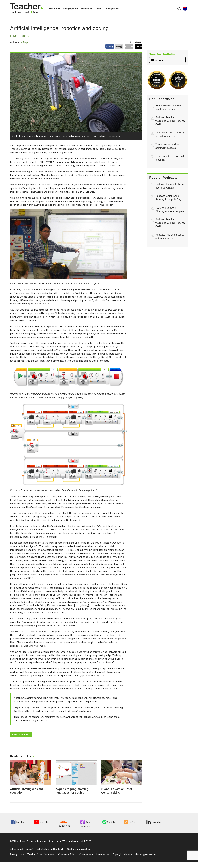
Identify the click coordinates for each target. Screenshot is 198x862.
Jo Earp (24, 42)
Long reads (18, 36)
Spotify (111, 822)
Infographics (70, 8)
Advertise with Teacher (21, 848)
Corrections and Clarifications (94, 854)
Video (99, 8)
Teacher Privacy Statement (40, 854)
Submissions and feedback (50, 848)
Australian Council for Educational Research (37, 841)
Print (137, 46)
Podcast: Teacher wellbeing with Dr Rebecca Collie (170, 121)
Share (109, 46)
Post (118, 46)
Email (128, 46)
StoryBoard (113, 8)
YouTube (44, 822)
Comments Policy (67, 854)
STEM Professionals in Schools (63, 161)
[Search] (179, 8)
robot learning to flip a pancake (56, 296)
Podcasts (87, 8)
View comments (21, 734)
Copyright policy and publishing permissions (135, 854)
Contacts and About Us (78, 848)
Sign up (159, 59)
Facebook (21, 822)
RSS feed (133, 822)
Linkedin (156, 822)
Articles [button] (53, 8)
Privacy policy (17, 854)
